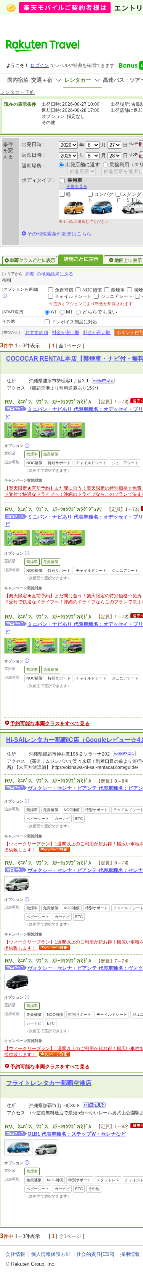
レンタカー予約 (17, 92)
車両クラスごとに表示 (29, 260)
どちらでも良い (99, 312)
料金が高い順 (97, 332)
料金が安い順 (65, 332)
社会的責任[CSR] (95, 1254)
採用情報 (130, 1254)
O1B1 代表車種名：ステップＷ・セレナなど (76, 1134)
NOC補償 (92, 290)
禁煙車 (118, 290)
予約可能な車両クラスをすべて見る (50, 723)
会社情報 (15, 1254)
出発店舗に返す (82, 164)
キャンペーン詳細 (53, 850)
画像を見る (76, 186)
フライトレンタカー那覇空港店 (49, 1083)
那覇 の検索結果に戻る (49, 274)
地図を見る (103, 380)
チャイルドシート (73, 296)
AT (54, 312)
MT (69, 312)
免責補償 (64, 290)
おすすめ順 (36, 332)
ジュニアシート (117, 296)
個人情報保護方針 (51, 1254)
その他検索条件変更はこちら (59, 234)
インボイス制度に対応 (74, 322)
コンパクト (101, 197)
